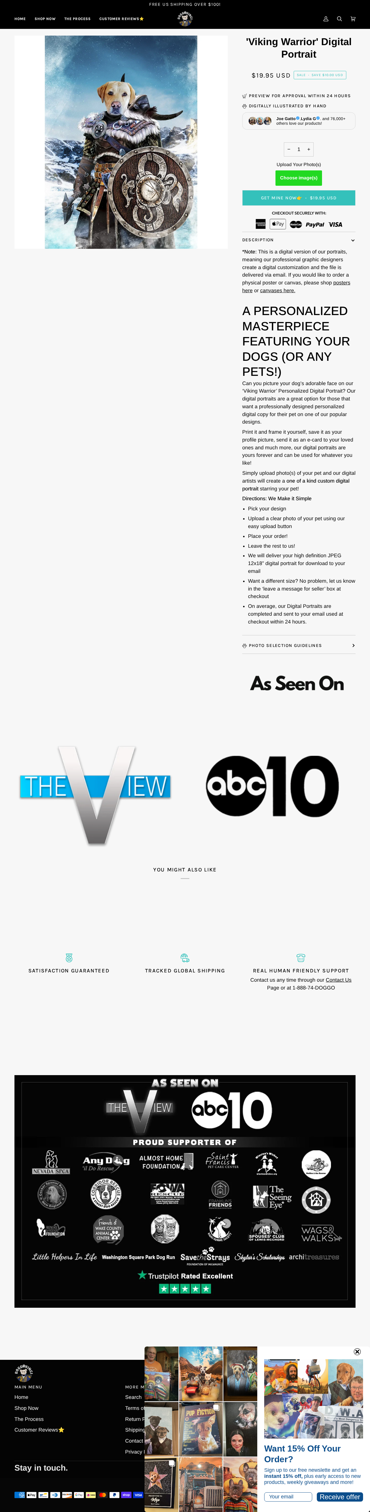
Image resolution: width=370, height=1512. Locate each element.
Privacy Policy (141, 1452)
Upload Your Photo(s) (299, 164)
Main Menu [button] (28, 1387)
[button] (45, 19)
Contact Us (339, 980)
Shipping (135, 1430)
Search (133, 1397)
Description (258, 239)
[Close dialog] (357, 1351)
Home (21, 1397)
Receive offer (340, 1497)
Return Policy (140, 1419)
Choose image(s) (298, 177)
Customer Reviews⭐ (39, 1430)
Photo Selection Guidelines (285, 645)
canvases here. (277, 290)
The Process (29, 1419)
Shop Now (26, 1408)
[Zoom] (25, 238)
